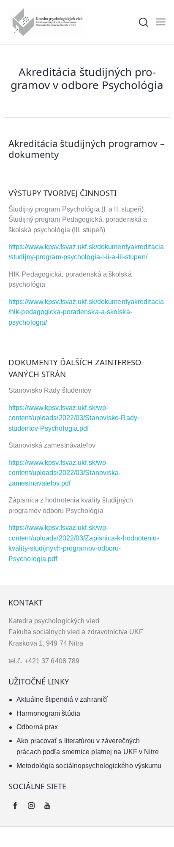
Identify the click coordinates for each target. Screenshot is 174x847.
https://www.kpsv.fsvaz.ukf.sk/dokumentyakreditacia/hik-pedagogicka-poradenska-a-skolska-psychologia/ (86, 312)
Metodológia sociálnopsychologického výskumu (88, 765)
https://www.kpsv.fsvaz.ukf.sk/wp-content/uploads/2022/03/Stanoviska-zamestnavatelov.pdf (64, 473)
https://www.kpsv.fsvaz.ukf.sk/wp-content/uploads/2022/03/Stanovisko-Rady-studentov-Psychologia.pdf (73, 418)
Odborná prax (37, 726)
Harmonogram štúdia (48, 713)
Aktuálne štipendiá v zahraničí (62, 699)
